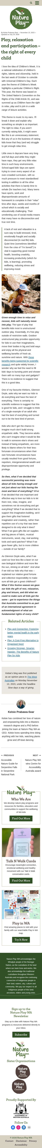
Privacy (33, 1140)
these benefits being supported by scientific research (20, 361)
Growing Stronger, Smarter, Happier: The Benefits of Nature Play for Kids (23, 652)
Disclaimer (21, 1140)
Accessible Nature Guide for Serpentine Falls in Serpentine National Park (9, 765)
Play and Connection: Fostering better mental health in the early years (23, 632)
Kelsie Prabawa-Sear (10, 32)
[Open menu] (37, 3)
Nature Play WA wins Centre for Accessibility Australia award (33, 763)
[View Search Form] (31, 3)
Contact (9, 1140)
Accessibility (21, 1144)
